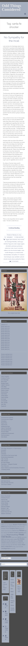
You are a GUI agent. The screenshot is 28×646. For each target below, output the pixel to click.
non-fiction (20, 539)
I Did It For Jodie (5, 501)
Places (12, 605)
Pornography (3, 544)
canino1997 (20, 241)
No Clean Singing (5, 462)
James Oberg (4, 503)
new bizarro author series (10, 539)
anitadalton (10, 237)
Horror (11, 532)
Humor (24, 532)
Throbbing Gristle (5, 469)
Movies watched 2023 (6, 354)
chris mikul (22, 526)
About (4, 587)
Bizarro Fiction (17, 524)
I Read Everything (12, 535)
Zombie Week (12, 548)
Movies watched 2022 (6, 356)
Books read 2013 (5, 344)
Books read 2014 (5, 342)
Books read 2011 (5, 347)
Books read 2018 (5, 335)
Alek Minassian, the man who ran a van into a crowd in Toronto (13, 69)
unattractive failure (19, 259)
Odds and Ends (19, 237)
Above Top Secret (5, 496)
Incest (15, 248)
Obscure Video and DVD (7, 482)
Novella (20, 541)
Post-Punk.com (5, 466)
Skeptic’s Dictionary (6, 513)
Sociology (13, 546)
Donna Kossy (4, 392)
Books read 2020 (5, 331)
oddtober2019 (8, 542)
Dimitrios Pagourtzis (9, 244)
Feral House (4, 424)
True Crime (21, 546)
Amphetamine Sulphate (7, 417)
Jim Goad (3, 399)
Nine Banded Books (6, 430)
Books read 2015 (5, 340)
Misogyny (11, 252)
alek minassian (13, 239)
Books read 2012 (5, 345)
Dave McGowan (5, 388)
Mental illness (23, 537)
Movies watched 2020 (6, 359)
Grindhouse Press (5, 426)
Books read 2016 (5, 338)
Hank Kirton (4, 393)
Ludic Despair (4, 504)
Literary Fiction (14, 537)
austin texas (6, 524)
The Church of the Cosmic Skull (9, 455)
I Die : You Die (4, 459)
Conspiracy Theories (5, 528)
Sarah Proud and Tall (6, 511)
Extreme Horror (15, 530)
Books (12, 579)
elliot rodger (17, 244)
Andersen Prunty (5, 378)
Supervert (3, 406)
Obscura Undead (5, 506)
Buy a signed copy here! (14, 313)
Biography (11, 524)
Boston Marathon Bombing (10, 526)
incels (12, 248)
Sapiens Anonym (5, 510)
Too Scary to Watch (6, 484)
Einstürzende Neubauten (7, 457)
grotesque (14, 246)
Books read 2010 (5, 349)
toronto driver (11, 259)
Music (12, 591)
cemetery (18, 526)
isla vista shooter (12, 250)
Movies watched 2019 (6, 361)
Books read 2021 (5, 330)
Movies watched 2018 (6, 363)
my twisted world (18, 252)
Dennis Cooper (5, 390)
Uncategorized (5, 548)
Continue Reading (15, 228)
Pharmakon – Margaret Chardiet (9, 464)
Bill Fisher (3, 452)
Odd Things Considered (11, 8)
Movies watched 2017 (6, 364)
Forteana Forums (5, 497)
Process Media (4, 431)
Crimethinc (4, 421)
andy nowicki (21, 239)
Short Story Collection (17, 544)
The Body (3, 453)
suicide (17, 546)
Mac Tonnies (4, 402)
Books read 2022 (5, 328)
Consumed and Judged (7, 419)
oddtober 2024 (21, 542)
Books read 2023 (5, 326)
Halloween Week (6, 532)
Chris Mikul (3, 386)
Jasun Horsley (4, 397)
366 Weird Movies (5, 481)
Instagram (6, 614)
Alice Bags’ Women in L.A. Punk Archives (11, 448)
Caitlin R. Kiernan (5, 385)
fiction (22, 530)
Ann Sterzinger (4, 379)
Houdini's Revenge (18, 532)
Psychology (8, 544)
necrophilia (14, 254)
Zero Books (4, 437)
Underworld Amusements (7, 433)
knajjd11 (19, 250)
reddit (11, 544)
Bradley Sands (4, 383)
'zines (2, 524)
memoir (19, 537)
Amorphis (3, 450)
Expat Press (4, 423)
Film (12, 588)
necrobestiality (7, 254)
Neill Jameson (4, 460)
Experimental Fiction (8, 530)
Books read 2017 (5, 337)
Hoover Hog (4, 499)
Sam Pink (3, 404)
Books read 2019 (5, 333)
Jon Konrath (4, 400)
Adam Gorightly (5, 376)
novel (17, 541)
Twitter (6, 606)
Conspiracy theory (14, 528)
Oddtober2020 (14, 542)
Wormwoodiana (5, 435)
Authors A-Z (4, 324)
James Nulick (4, 395)
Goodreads (6, 621)
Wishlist (6, 638)
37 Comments (14, 261)
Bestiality (14, 241)
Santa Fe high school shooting (10, 63)
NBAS (2, 539)
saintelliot (17, 257)
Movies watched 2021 (6, 357)
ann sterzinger (8, 241)
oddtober (3, 542)
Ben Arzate (4, 381)
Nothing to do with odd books (8, 541)
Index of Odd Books (6, 428)
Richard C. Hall (4, 508)
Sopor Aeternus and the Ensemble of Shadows (13, 467)
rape (13, 257)
